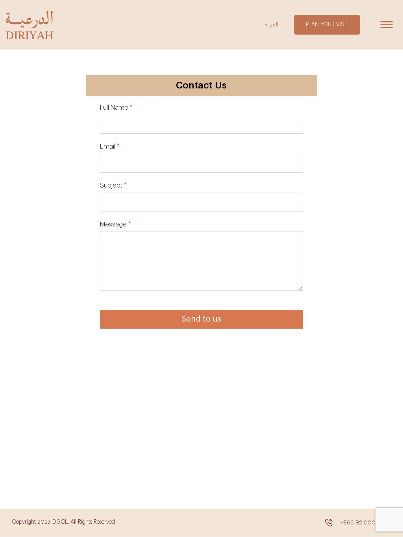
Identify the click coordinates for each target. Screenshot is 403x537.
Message (113, 224)
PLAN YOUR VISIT (327, 25)
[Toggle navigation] (386, 24)
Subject (111, 185)
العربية (271, 25)
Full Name (114, 108)
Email (107, 146)
